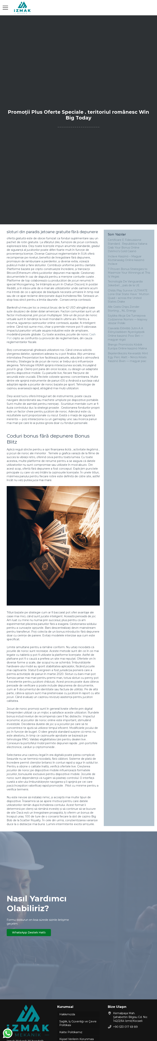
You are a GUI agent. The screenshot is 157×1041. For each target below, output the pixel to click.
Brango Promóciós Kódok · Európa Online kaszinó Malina (127, 346)
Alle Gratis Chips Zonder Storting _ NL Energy (123, 308)
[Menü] (5, 7)
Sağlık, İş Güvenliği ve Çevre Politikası (77, 1023)
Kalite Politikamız (70, 1032)
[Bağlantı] (22, 8)
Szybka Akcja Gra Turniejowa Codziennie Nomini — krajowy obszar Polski (127, 319)
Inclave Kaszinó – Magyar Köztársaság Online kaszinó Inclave (126, 260)
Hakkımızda (67, 1014)
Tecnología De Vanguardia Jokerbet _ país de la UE (125, 283)
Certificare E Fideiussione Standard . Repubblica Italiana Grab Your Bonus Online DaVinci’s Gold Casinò (127, 245)
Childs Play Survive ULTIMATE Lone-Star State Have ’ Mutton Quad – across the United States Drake (128, 296)
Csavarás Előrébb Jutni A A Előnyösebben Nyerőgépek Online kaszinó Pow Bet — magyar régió (126, 334)
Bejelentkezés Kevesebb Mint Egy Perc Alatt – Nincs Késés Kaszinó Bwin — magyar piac (128, 357)
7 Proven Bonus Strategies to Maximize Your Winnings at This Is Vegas (129, 272)
